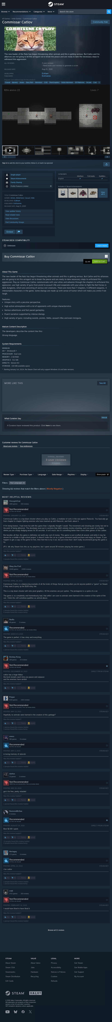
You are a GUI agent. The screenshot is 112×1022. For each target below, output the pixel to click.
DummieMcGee (15, 811)
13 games (12, 776)
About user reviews (10, 446)
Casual (7, 82)
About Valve (35, 963)
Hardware (34, 972)
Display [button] (83, 474)
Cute (95, 82)
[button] (5, 11)
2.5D (45, 82)
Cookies (54, 976)
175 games (13, 854)
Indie (32, 198)
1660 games (13, 504)
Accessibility (56, 967)
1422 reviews (25, 700)
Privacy (54, 963)
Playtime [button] (71, 474)
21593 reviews (26, 569)
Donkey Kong (15, 657)
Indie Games (16, 19)
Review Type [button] (9, 474)
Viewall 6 (103, 193)
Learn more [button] (102, 246)
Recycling (35, 976)
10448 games (13, 569)
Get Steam (78, 963)
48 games (12, 622)
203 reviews (25, 893)
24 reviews (23, 660)
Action (22, 82)
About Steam (10, 963)
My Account (79, 976)
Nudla (11, 620)
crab (11, 891)
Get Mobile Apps (80, 967)
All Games (6, 19)
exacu (11, 736)
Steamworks (10, 972)
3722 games (13, 893)
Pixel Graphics (54, 82)
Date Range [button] (57, 474)
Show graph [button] (101, 474)
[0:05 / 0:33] (56, 115)
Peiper (12, 697)
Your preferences (26, 446)
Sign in (4, 163)
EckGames (46, 76)
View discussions (11, 218)
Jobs (33, 967)
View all (104, 417)
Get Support (79, 972)
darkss (12, 774)
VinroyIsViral (14, 501)
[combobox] (82, 11)
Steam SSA (10, 967)
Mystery (15, 82)
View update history (13, 211)
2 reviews (22, 622)
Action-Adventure (67, 82)
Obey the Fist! (15, 566)
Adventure (38, 82)
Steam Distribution (12, 976)
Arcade (88, 82)
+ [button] (99, 82)
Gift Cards (9, 981)
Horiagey (13, 851)
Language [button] (42, 474)
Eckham (45, 73)
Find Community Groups (14, 222)
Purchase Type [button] (26, 474)
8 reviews (23, 739)
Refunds (54, 981)
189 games (13, 660)
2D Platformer (79, 82)
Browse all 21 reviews (56, 930)
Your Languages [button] (16, 483)
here (48, 425)
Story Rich (29, 82)
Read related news (12, 215)
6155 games (13, 700)
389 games (13, 739)
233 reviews (25, 504)
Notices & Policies (58, 972)
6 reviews (23, 854)
